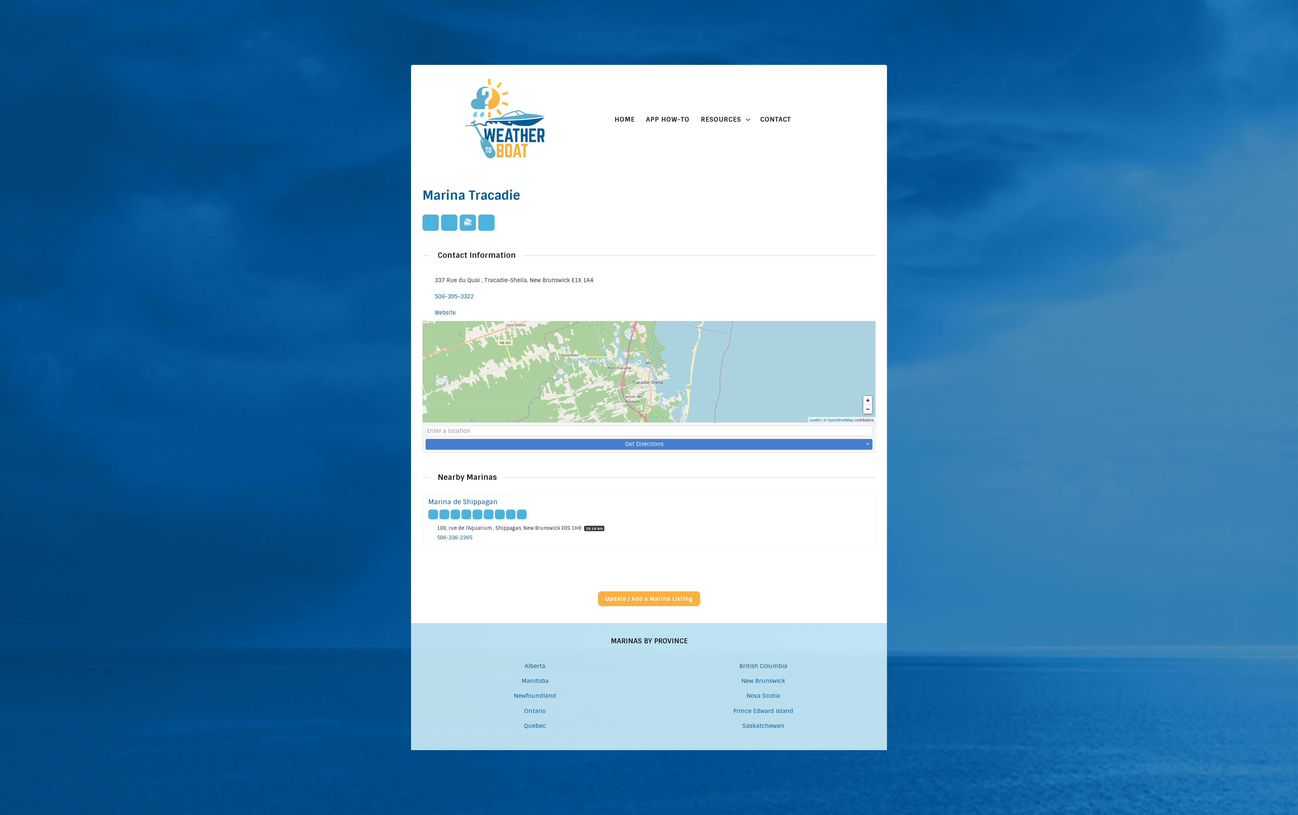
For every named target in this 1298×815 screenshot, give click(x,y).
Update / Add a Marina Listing (649, 598)
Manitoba (535, 681)
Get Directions (644, 444)
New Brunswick (763, 681)
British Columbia (763, 666)
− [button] (868, 409)
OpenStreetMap (840, 419)
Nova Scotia (763, 695)
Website (445, 312)
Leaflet (815, 419)
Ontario (535, 711)
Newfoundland (535, 695)
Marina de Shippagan (463, 502)
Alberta (535, 666)
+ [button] (868, 400)
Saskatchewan (763, 726)
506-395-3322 (454, 296)
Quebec (535, 726)
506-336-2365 (454, 538)
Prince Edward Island (763, 711)
